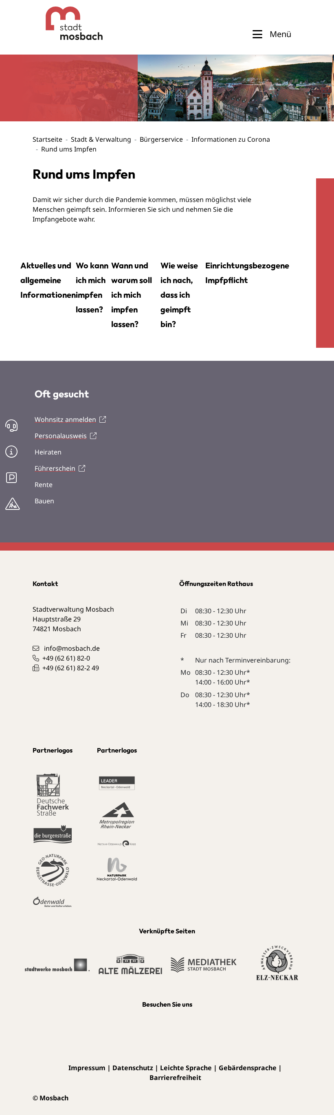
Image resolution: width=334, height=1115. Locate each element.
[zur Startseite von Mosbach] (59, 23)
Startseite (47, 139)
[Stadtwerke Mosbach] (57, 968)
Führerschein (55, 468)
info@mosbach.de (72, 648)
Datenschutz (132, 1067)
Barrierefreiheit (175, 1077)
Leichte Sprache (186, 1067)
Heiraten (48, 452)
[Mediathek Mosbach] (204, 968)
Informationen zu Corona (230, 139)
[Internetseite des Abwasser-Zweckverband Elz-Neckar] (277, 968)
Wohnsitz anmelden (65, 419)
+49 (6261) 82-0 (66, 658)
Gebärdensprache (248, 1067)
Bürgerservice (161, 139)
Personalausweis (61, 435)
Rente (44, 484)
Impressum (86, 1067)
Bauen (44, 500)
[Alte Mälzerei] (130, 968)
